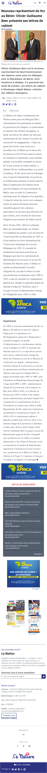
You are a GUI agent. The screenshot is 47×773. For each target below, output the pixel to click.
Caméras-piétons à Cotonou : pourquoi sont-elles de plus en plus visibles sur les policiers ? (23, 492)
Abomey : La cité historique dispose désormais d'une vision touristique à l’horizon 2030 (22, 544)
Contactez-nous (9, 715)
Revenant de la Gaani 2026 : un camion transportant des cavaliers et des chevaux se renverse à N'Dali (22, 503)
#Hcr (4, 111)
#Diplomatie (14, 111)
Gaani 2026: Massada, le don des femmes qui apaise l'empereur (22, 522)
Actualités (7, 29)
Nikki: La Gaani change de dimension (17, 513)
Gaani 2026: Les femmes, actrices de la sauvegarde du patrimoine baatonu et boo (23, 533)
